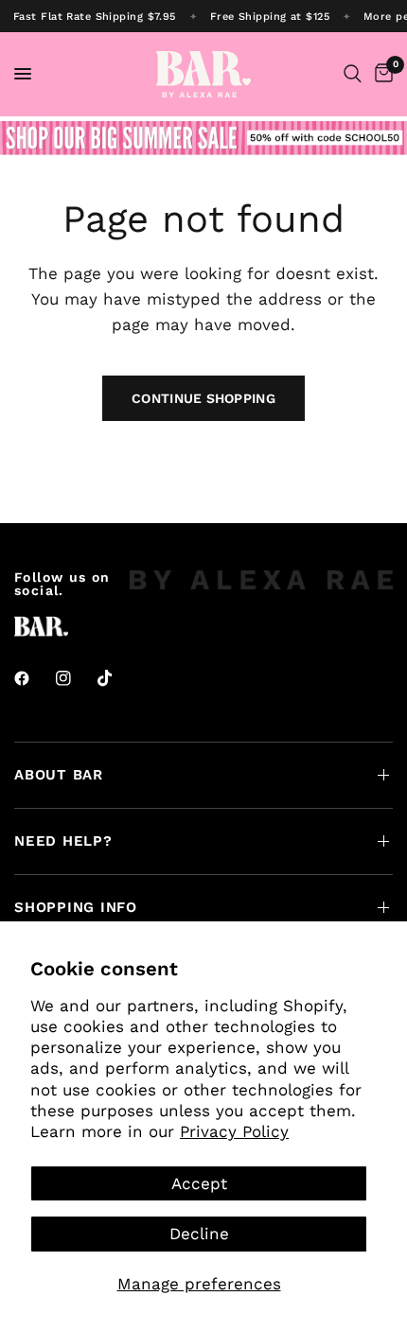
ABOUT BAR (58, 774)
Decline (199, 1233)
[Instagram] (76, 678)
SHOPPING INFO (75, 907)
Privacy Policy (234, 1131)
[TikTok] (118, 678)
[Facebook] (35, 678)
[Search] (352, 74)
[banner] (203, 16)
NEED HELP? (63, 840)
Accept (199, 1183)
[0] (380, 74)
